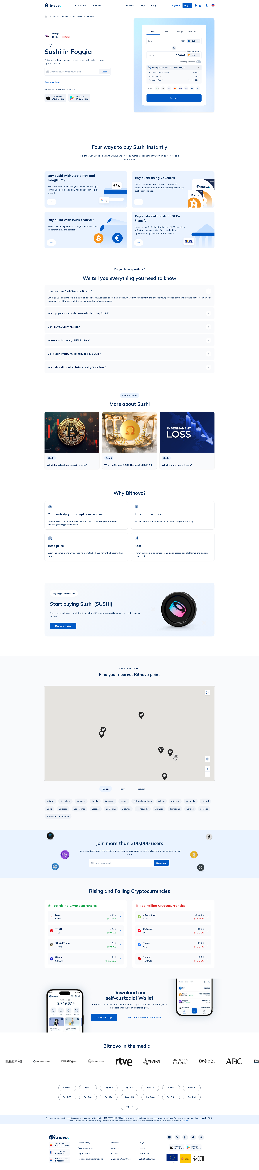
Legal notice (84, 1153)
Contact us (144, 1153)
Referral (115, 1142)
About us (115, 1148)
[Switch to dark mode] (207, 5)
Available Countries (121, 1158)
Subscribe (161, 863)
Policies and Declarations (90, 1158)
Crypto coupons (85, 1148)
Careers (115, 1153)
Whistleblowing (147, 1158)
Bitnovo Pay (84, 1142)
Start (104, 71)
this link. (186, 1121)
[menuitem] (80, 5)
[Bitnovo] (53, 5)
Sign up (176, 5)
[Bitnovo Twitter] (177, 1137)
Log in (187, 5)
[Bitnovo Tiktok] (193, 1137)
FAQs (141, 1142)
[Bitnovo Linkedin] (185, 1137)
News (142, 1148)
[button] (213, 5)
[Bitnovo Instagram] (169, 1137)
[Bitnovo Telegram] (201, 1137)
